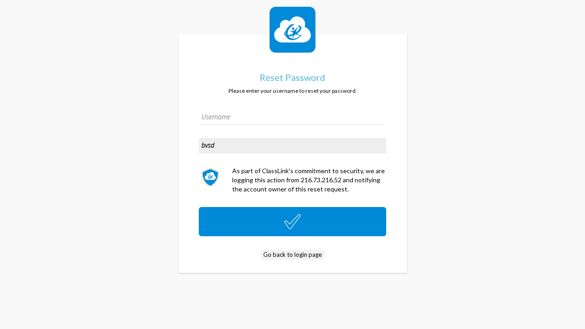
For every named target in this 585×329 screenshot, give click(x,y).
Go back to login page (292, 254)
